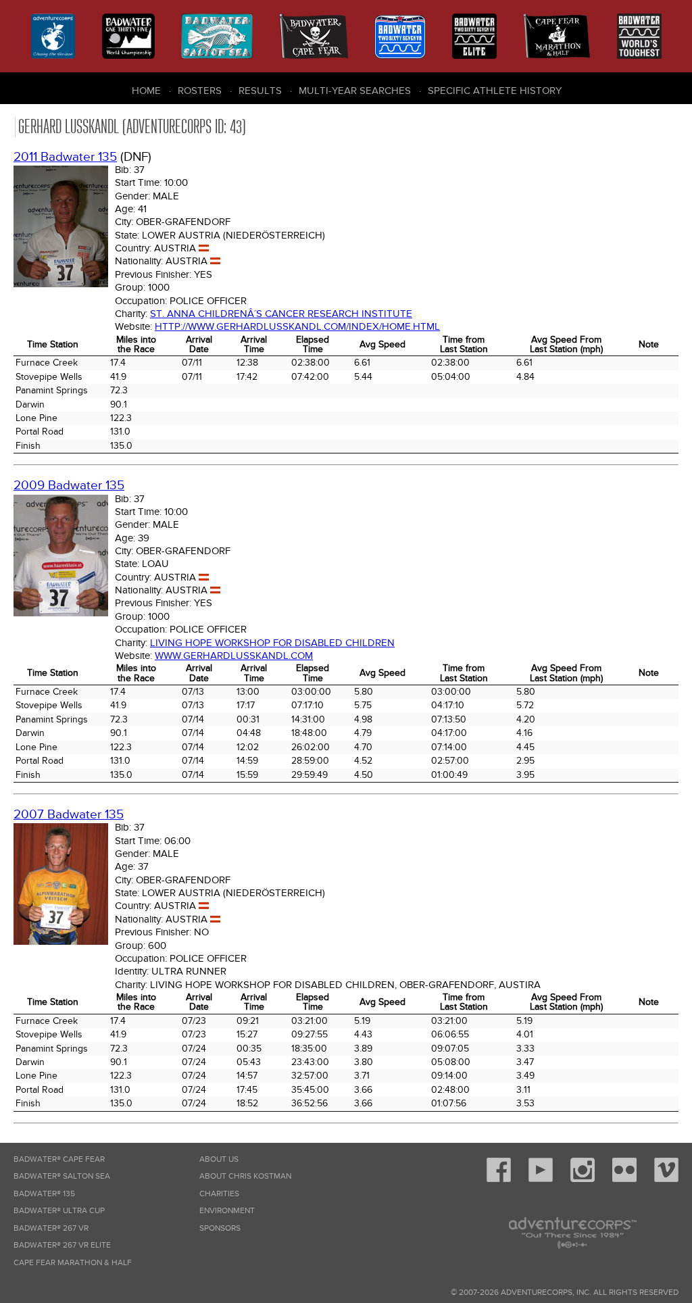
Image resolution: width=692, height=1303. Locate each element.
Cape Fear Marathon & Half (73, 1262)
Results (260, 90)
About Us (219, 1159)
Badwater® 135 (44, 1193)
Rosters (200, 90)
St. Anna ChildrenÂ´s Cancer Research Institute (281, 314)
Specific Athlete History (495, 90)
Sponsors (220, 1228)
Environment (227, 1210)
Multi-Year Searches (355, 90)
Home (146, 90)
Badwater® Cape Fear (59, 1159)
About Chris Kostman (245, 1176)
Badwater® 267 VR (51, 1228)
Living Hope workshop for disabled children (272, 643)
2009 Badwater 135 (69, 485)
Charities (219, 1193)
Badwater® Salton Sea (62, 1176)
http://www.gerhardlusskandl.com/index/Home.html (297, 326)
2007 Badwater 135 (69, 814)
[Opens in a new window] (499, 1179)
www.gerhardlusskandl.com (234, 655)
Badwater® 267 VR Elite (62, 1245)
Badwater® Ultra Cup (59, 1210)
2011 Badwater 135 (65, 157)
